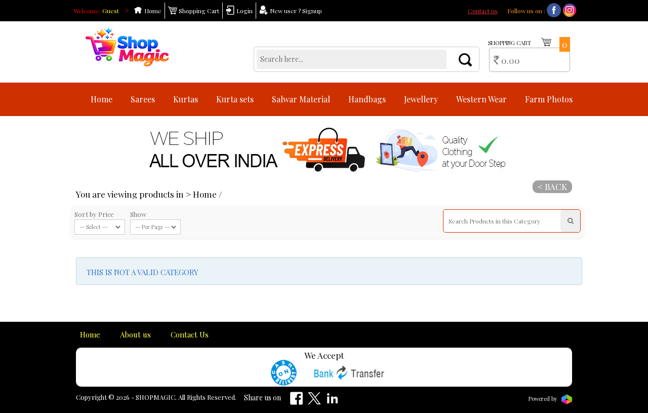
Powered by (544, 398)
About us (135, 334)
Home (152, 11)
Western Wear (481, 99)
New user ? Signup (295, 11)
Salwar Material (301, 99)
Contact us (483, 11)
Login (244, 11)
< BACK (552, 186)
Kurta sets (235, 99)
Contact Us (190, 334)
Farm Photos (549, 99)
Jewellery (421, 99)
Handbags (367, 99)
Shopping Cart (198, 11)
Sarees (143, 99)
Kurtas (185, 99)
